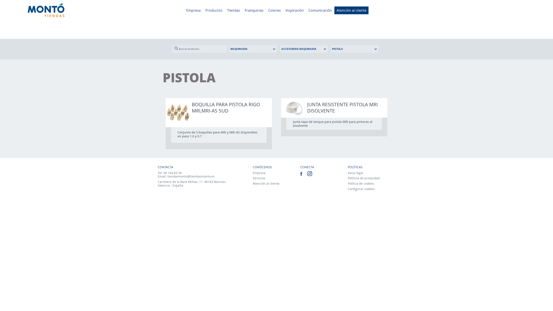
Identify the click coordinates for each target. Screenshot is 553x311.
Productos (213, 10)
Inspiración (295, 10)
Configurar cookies (361, 189)
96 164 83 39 (173, 173)
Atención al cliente (351, 10)
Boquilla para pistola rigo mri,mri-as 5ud (226, 107)
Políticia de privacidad (364, 178)
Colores (274, 10)
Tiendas (233, 10)
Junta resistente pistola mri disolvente (342, 107)
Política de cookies (361, 183)
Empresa (193, 10)
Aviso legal (355, 173)
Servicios (259, 178)
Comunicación (320, 10)
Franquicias (254, 10)
